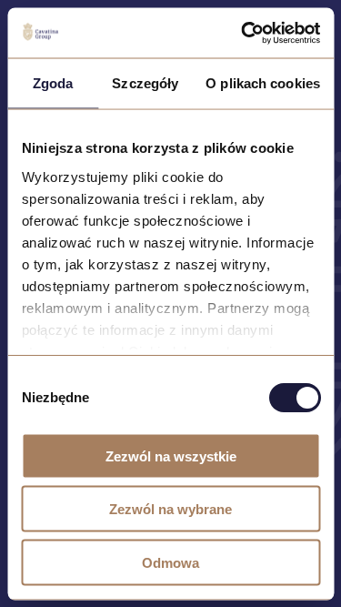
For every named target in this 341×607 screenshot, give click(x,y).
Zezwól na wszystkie (170, 455)
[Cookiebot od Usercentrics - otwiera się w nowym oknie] (242, 33)
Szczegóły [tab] (145, 83)
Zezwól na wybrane (170, 509)
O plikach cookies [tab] (263, 83)
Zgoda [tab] (53, 83)
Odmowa (170, 562)
